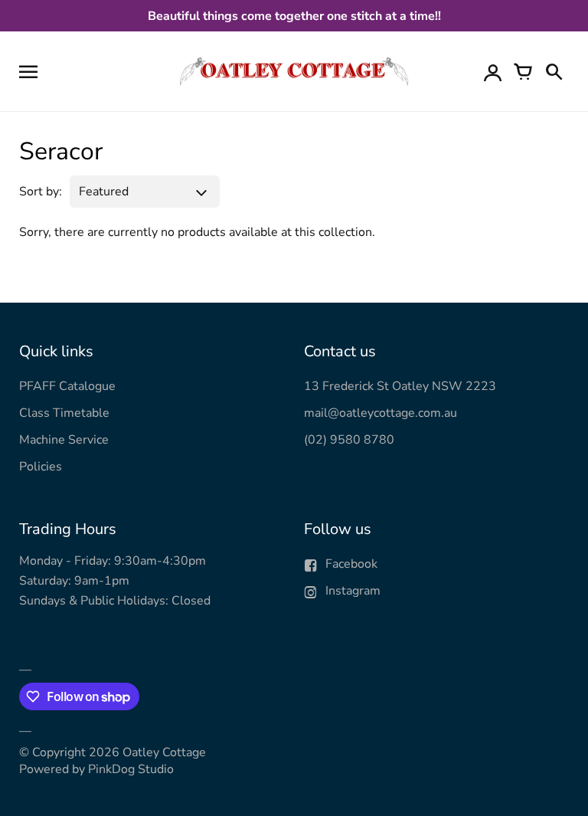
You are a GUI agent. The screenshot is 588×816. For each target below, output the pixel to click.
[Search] (553, 71)
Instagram (353, 590)
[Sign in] (492, 71)
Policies (40, 466)
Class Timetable (64, 413)
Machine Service (64, 439)
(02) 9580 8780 (349, 439)
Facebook (351, 563)
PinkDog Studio (131, 769)
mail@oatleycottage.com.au (380, 413)
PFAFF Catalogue (67, 386)
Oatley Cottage (164, 752)
